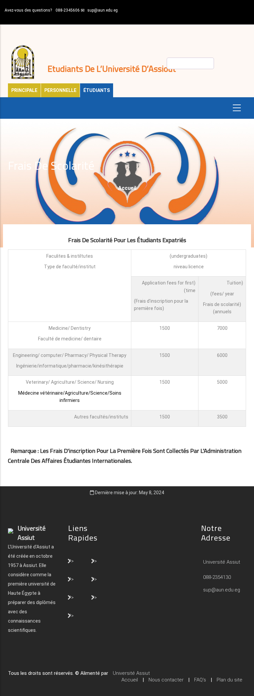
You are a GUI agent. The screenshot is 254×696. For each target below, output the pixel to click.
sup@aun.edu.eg (102, 10)
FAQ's (200, 680)
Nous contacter (166, 680)
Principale (24, 90)
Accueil (127, 188)
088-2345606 (68, 10)
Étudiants (96, 90)
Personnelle (60, 90)
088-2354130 (217, 577)
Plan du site (229, 680)
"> (71, 560)
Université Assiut (221, 562)
